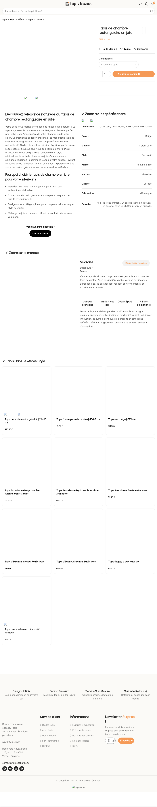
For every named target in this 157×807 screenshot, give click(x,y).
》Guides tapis (47, 725)
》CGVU (74, 746)
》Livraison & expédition (82, 725)
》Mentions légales (79, 740)
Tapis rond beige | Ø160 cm (122, 419)
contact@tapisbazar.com (15, 762)
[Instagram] (16, 768)
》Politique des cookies (82, 735)
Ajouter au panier (133, 74)
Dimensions (105, 58)
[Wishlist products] (140, 4)
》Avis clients (46, 730)
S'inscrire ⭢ (126, 740)
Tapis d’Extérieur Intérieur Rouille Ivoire (24, 561)
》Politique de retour (80, 730)
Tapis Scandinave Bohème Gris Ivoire (127, 490)
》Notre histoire (48, 735)
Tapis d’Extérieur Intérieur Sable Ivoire (76, 561)
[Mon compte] (146, 4)
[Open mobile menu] (4, 4)
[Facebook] (21, 768)
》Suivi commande (49, 740)
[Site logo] (78, 3)
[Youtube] (10, 768)
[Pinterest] (4, 768)
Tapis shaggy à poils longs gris (123, 561)
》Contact (45, 746)
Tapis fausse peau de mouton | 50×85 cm (78, 419)
